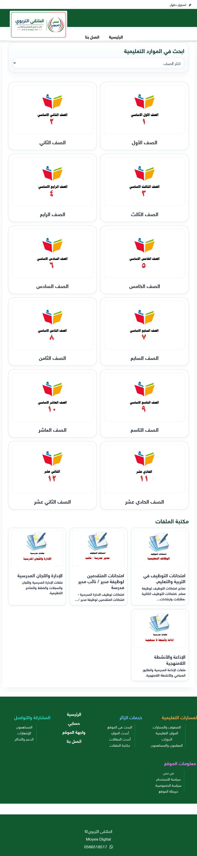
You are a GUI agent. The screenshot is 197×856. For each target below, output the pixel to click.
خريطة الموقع (168, 791)
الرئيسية (116, 36)
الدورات (167, 739)
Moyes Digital (98, 838)
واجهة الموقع (73, 731)
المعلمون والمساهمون (167, 745)
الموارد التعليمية (167, 732)
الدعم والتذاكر (24, 739)
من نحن (168, 772)
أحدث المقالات (120, 739)
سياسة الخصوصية (168, 785)
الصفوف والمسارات (167, 726)
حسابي (74, 722)
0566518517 (96, 846)
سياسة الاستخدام (168, 779)
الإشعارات (24, 732)
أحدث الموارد (120, 732)
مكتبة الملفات (120, 745)
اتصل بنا (92, 36)
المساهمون (24, 726)
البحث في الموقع (119, 726)
